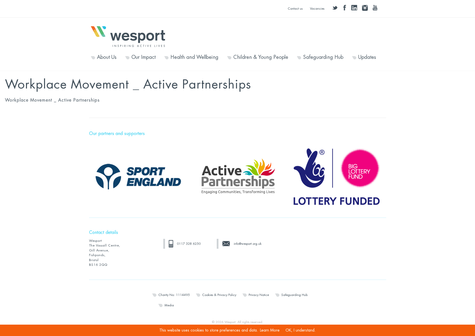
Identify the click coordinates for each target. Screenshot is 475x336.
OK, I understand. (300, 330)
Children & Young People (260, 57)
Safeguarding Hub (323, 57)
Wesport (130, 36)
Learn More (270, 330)
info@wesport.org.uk (247, 243)
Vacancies (317, 8)
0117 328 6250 (189, 243)
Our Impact (143, 57)
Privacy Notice (259, 294)
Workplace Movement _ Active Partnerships (52, 100)
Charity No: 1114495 (174, 294)
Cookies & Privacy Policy (219, 294)
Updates (367, 57)
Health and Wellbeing (194, 57)
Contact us (295, 8)
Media (169, 305)
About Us (107, 57)
